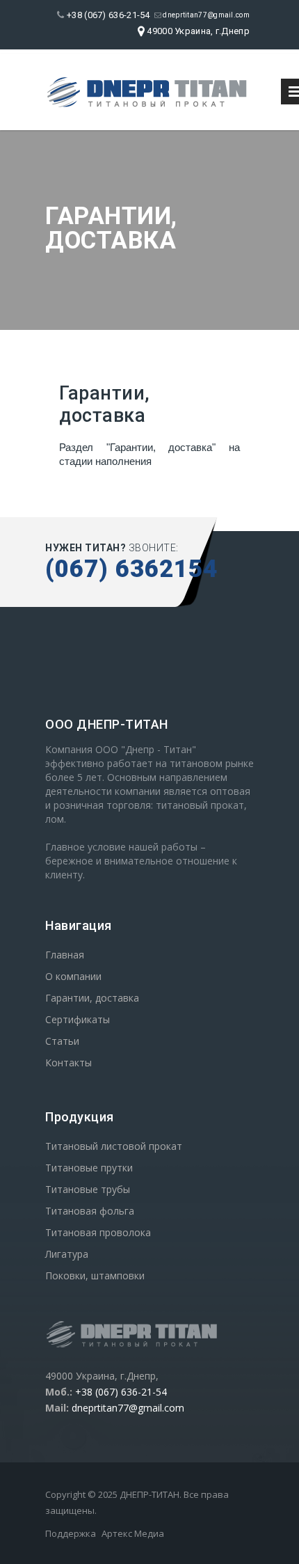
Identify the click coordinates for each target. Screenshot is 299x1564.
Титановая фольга (89, 1210)
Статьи (62, 1041)
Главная (64, 954)
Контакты (68, 1062)
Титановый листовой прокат (113, 1146)
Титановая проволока (98, 1232)
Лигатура (66, 1254)
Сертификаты (77, 1019)
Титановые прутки (89, 1167)
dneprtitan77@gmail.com (205, 15)
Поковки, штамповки (95, 1275)
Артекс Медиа (133, 1533)
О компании (73, 976)
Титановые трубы (87, 1189)
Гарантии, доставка (92, 997)
